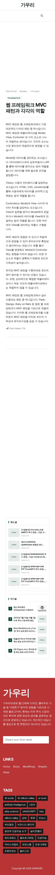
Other (6, 772)
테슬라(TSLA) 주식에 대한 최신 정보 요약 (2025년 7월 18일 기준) (25, 640)
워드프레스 (10, 838)
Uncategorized (13, 98)
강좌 (24, 818)
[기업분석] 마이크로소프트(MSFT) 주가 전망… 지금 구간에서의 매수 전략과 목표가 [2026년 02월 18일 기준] (33, 531)
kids (41, 811)
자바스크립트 (11, 844)
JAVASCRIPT (29, 811)
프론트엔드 (10, 851)
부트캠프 (9, 824)
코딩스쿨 (26, 844)
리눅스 (42, 818)
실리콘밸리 (36, 831)
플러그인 (24, 851)
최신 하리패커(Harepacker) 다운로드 (23, 608)
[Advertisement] (27, 50)
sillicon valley (11, 818)
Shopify (42, 766)
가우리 (27, 5)
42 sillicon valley (26, 798)
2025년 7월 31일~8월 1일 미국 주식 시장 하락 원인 (25, 619)
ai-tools (42, 798)
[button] (42, 16)
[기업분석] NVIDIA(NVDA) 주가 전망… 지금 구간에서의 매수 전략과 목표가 (34, 555)
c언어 (32, 804)
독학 (32, 818)
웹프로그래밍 (27, 838)
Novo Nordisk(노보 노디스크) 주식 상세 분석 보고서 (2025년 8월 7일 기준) (25, 629)
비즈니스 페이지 (26, 824)
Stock (16, 766)
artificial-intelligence (15, 804)
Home (6, 766)
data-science (11, 811)
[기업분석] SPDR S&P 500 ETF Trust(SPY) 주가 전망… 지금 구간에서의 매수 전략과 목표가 (33, 568)
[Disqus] (27, 391)
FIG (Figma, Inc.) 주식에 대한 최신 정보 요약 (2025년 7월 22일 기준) (25, 650)
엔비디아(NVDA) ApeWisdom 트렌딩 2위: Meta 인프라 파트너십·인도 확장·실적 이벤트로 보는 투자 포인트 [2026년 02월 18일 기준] (33, 543)
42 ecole (9, 798)
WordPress (29, 766)
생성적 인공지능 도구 (15, 831)
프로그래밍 (41, 844)
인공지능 (42, 838)
